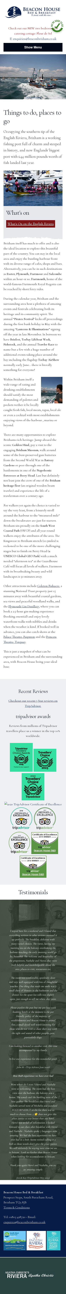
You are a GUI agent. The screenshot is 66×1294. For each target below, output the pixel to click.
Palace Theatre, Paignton (19, 637)
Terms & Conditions (17, 1207)
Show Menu (33, 47)
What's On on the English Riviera (31, 224)
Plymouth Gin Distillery (23, 606)
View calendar (33, 97)
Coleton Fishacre (48, 586)
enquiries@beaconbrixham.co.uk (34, 39)
